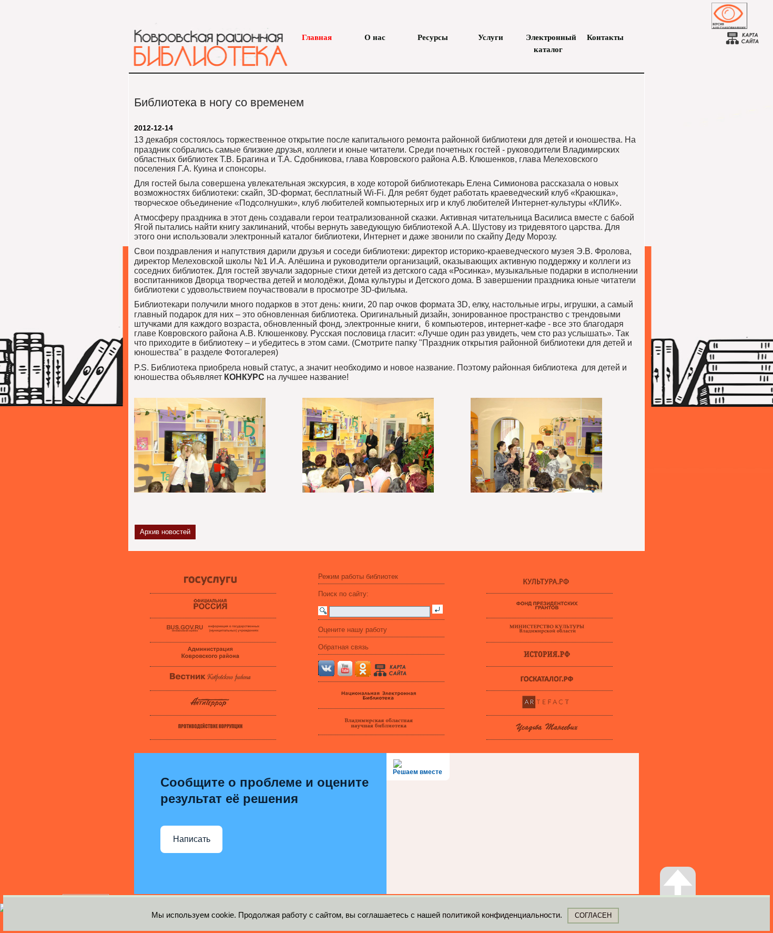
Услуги (490, 37)
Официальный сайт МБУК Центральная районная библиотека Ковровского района (205, 42)
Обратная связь (343, 647)
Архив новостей (165, 532)
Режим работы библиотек (358, 576)
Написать (191, 839)
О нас (374, 37)
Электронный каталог (548, 38)
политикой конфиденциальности (501, 914)
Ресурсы (433, 37)
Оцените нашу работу (352, 630)
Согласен (593, 915)
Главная (317, 37)
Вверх (688, 909)
